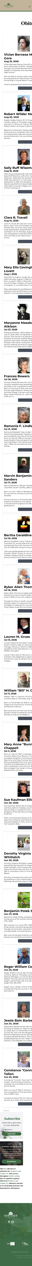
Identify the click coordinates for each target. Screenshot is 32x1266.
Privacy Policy (23, 1257)
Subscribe (11, 1134)
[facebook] (9, 1222)
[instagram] (12, 1222)
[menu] (29, 6)
